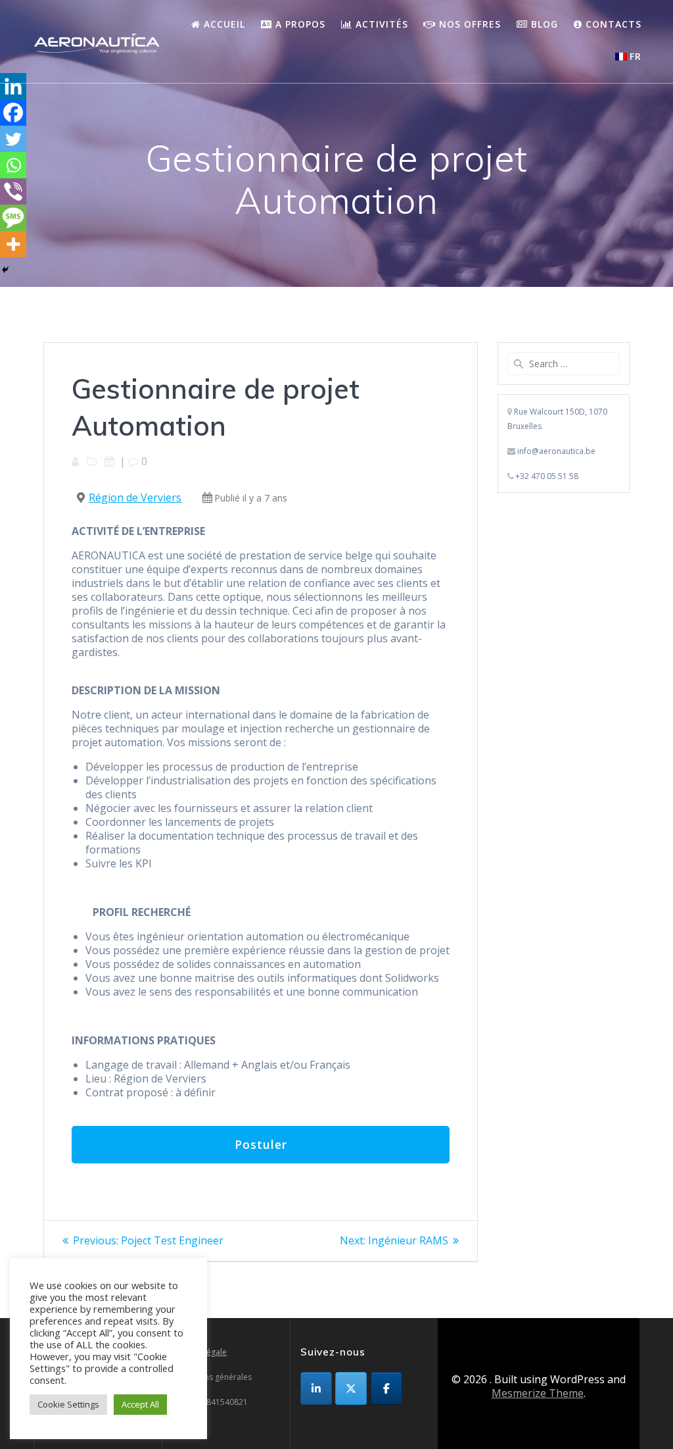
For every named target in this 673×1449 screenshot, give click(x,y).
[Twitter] (13, 139)
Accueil (222, 24)
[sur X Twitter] (351, 1388)
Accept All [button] (140, 1404)
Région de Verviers (135, 497)
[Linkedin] (13, 86)
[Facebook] (13, 112)
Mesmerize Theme (538, 1393)
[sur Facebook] (386, 1388)
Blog (543, 24)
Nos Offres (468, 24)
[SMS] (13, 218)
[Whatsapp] (13, 165)
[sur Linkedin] (316, 1388)
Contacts (611, 24)
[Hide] (5, 270)
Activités (380, 24)
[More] (13, 244)
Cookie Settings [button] (68, 1404)
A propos (298, 24)
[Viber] (13, 191)
